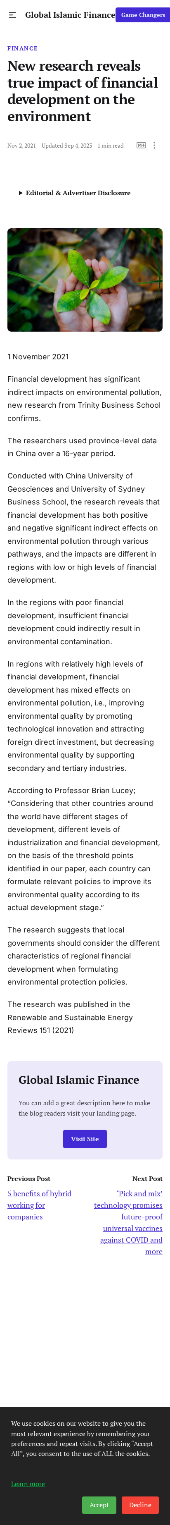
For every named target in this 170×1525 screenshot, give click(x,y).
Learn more (28, 1483)
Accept (99, 1505)
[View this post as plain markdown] (141, 145)
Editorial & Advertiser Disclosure (78, 192)
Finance (22, 48)
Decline (140, 1505)
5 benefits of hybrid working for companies (39, 1204)
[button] (12, 15)
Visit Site (85, 1139)
